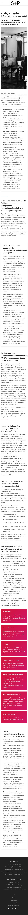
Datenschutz (14, 903)
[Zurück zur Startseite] (14, 2)
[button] (1, 2)
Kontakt (14, 898)
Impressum (14, 900)
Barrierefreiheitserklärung (14, 905)
